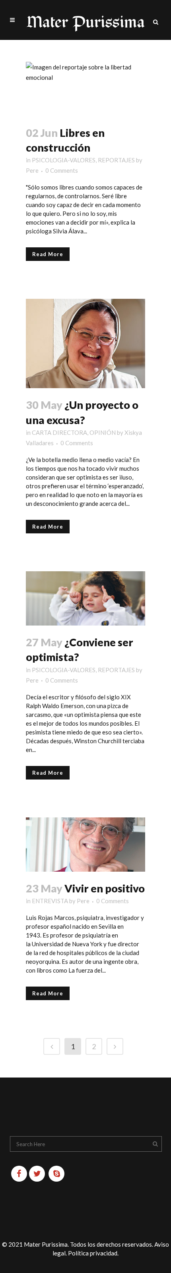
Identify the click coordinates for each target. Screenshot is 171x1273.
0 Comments (61, 170)
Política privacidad (92, 1253)
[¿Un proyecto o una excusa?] (85, 343)
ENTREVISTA (50, 900)
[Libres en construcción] (85, 89)
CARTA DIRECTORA (59, 432)
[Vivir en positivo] (85, 844)
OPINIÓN (102, 432)
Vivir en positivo (104, 888)
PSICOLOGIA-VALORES (63, 160)
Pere (32, 170)
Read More (47, 254)
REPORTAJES (116, 160)
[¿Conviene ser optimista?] (85, 598)
